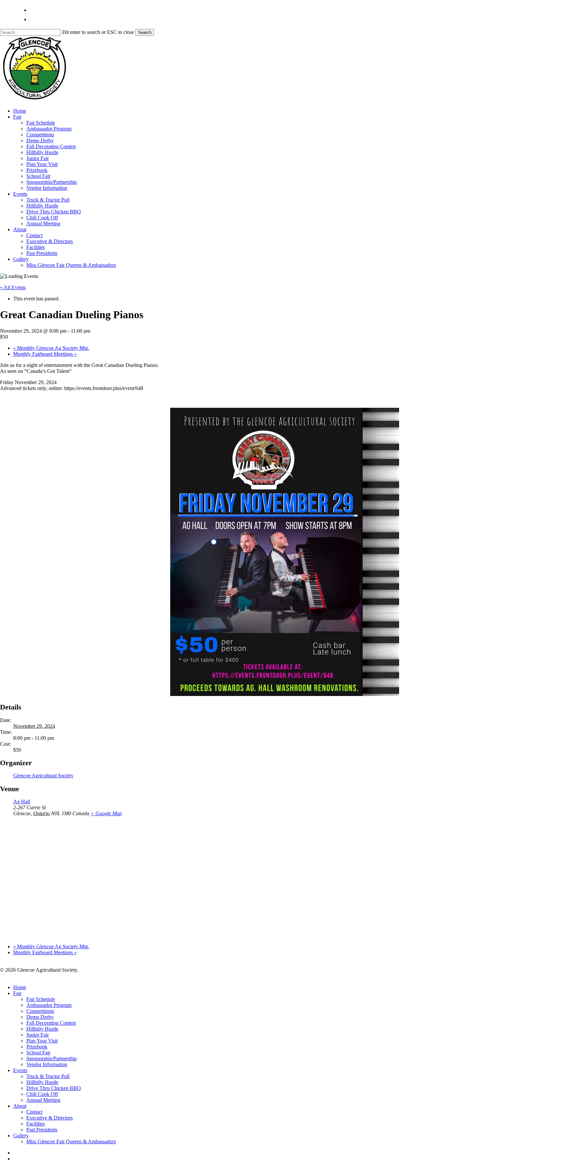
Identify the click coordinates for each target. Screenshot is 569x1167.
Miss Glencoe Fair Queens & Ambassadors (71, 1141)
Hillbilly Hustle (42, 1029)
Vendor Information (46, 1064)
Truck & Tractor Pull (47, 1076)
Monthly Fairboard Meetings (45, 354)
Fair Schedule (40, 999)
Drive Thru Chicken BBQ (53, 1088)
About (19, 1106)
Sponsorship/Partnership (51, 1058)
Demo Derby (40, 1017)
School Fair (38, 1052)
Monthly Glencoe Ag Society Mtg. (51, 348)
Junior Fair (37, 1035)
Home (19, 987)
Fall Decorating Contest (51, 1023)
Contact (34, 1112)
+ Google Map (106, 813)
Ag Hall (21, 801)
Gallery (21, 1135)
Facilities (35, 1123)
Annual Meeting (43, 1100)
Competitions (40, 1011)
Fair (17, 993)
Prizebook (36, 1046)
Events (20, 1070)
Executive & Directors (49, 1118)
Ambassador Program (48, 1005)
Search (144, 32)
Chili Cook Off (42, 1094)
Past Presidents (41, 1129)
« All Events (13, 287)
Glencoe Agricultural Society (43, 775)
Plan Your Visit (42, 1040)
